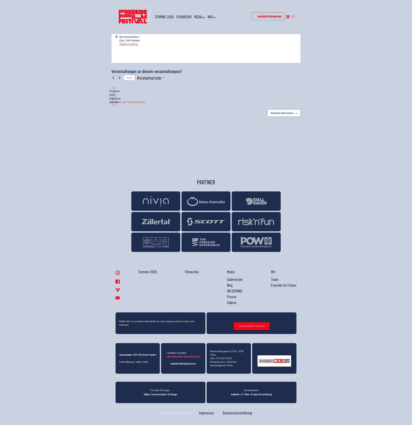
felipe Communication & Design (160, 394)
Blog (230, 285)
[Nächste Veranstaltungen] (120, 78)
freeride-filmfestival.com (183, 363)
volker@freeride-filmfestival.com (183, 356)
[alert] (114, 96)
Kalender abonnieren (282, 113)
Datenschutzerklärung (237, 413)
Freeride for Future (283, 285)
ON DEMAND (234, 291)
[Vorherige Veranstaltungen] (113, 78)
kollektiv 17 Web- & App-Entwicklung (251, 394)
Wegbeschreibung (128, 44)
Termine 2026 (164, 16)
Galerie (231, 302)
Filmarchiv (184, 16)
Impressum (206, 413)
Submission (235, 279)
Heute (129, 77)
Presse (231, 296)
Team (274, 279)
